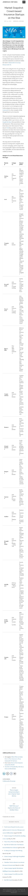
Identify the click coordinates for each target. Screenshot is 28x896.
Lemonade (5, 110)
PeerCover (6, 309)
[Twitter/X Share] (7, 773)
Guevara (6, 497)
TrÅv (7, 128)
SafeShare (6, 585)
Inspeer (6, 472)
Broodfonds (6, 285)
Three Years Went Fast (10, 842)
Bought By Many (7, 122)
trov (5, 199)
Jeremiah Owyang (10, 2)
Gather (6, 516)
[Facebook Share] (11, 773)
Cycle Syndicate (6, 621)
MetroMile (6, 349)
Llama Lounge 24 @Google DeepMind (14, 856)
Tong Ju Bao (6, 244)
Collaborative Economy (9, 781)
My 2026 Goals (8, 880)
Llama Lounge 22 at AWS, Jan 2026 (13, 874)
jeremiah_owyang (18, 21)
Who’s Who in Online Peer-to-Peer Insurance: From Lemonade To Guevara (14, 759)
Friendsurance (6, 448)
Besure (6, 427)
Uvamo (6, 717)
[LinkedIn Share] (4, 773)
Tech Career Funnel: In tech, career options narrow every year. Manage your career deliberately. (14, 830)
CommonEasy (6, 394)
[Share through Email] (14, 773)
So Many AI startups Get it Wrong (13, 850)
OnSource (6, 176)
